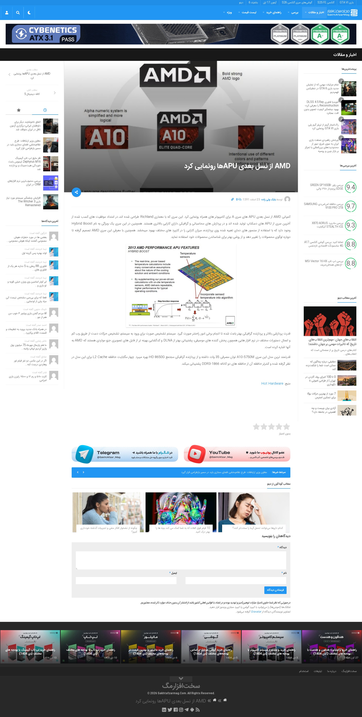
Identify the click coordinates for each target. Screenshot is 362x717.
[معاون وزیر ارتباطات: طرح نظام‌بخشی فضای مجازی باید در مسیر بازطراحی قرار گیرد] (50, 144)
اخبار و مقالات (316, 12)
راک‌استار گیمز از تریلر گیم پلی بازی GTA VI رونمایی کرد (323, 127)
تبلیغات (318, 671)
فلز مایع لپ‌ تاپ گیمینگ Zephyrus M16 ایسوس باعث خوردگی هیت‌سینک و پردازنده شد (24, 164)
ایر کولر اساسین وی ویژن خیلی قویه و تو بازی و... (27, 284)
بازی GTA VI (347, 2)
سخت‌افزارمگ (349, 671)
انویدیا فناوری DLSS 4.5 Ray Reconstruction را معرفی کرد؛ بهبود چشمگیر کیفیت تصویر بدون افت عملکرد (321, 108)
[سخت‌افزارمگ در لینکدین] (164, 709)
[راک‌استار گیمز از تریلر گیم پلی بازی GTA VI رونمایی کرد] (348, 126)
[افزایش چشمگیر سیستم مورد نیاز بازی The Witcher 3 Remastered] (50, 201)
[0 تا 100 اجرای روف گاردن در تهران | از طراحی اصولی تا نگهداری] (346, 380)
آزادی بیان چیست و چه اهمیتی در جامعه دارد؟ (323, 410)
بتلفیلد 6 (253, 2)
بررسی (294, 12)
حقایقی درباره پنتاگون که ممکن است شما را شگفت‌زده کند (321, 366)
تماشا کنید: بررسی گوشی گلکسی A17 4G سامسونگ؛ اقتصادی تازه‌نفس (323, 244)
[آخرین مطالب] (45, 111)
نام (284, 573)
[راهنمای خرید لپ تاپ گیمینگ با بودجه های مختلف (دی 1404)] (30, 647)
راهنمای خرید (273, 12)
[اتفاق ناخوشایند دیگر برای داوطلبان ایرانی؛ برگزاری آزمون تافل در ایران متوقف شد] (50, 126)
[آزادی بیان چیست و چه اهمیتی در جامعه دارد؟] (346, 410)
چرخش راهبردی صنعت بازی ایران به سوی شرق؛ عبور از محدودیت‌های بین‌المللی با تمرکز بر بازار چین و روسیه (322, 146)
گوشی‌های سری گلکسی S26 (297, 2)
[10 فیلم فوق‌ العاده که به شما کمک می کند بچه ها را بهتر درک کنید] (181, 512)
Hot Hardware (272, 383)
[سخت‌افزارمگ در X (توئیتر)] (170, 709)
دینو (241, 2)
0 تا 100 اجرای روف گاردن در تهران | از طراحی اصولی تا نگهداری (320, 381)
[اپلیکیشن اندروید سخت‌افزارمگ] (192, 709)
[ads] (181, 34)
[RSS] (198, 709)
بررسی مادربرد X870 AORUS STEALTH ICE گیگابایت (327, 225)
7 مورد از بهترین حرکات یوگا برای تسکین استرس (321, 396)
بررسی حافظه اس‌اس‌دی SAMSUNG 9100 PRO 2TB (323, 206)
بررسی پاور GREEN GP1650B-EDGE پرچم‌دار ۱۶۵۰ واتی (326, 187)
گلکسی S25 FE (326, 2)
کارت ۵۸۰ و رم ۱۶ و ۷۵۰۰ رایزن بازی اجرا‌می (28, 378)
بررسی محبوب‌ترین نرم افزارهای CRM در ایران (24, 183)
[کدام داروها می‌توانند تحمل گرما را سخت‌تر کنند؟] (253, 512)
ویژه (229, 12)
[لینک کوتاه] (232, 199)
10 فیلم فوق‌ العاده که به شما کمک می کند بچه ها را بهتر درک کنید (183, 530)
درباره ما (331, 671)
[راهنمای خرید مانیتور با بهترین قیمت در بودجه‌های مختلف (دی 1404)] (151, 647)
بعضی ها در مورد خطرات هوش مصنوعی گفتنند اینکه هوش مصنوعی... (27, 239)
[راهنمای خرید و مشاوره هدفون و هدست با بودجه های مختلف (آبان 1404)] (332, 647)
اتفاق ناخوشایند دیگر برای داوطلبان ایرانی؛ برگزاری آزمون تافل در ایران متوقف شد (25, 126)
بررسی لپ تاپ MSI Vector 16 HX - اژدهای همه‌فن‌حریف (324, 263)
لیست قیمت (249, 12)
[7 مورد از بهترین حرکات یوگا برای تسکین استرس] (346, 395)
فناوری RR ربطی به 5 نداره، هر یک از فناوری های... (27, 268)
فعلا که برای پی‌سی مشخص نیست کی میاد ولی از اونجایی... (26, 299)
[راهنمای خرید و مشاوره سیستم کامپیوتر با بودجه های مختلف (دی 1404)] (271, 647)
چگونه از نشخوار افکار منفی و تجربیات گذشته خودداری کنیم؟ (108, 530)
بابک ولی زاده (268, 199)
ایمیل (173, 573)
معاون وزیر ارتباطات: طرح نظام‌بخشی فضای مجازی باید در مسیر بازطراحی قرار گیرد (224, 472)
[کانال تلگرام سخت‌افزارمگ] (187, 709)
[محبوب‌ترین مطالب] (19, 111)
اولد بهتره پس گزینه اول (34, 253)
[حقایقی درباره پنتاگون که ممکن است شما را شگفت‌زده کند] (346, 365)
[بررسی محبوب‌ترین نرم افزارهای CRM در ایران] (50, 183)
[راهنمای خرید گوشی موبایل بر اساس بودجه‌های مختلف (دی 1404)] (211, 647)
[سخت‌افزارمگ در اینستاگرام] (181, 709)
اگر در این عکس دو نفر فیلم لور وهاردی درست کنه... (30, 363)
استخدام (303, 671)
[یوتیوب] (237, 454)
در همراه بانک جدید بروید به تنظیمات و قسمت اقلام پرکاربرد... (26, 331)
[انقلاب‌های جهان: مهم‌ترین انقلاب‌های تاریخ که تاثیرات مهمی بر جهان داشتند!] (330, 321)
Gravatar (256, 612)
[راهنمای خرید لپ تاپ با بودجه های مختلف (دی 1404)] (90, 647)
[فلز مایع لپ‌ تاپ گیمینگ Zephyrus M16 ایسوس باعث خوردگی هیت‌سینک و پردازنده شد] (50, 163)
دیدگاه (282, 547)
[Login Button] (6, 12)
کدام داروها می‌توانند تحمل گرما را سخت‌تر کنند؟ (258, 528)
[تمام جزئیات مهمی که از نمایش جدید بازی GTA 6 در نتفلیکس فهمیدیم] (348, 88)
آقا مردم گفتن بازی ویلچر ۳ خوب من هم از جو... (27, 315)
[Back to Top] (181, 679)
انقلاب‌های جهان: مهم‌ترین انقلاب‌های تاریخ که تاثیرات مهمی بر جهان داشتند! (332, 342)
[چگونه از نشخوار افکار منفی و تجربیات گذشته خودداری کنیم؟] (108, 512)
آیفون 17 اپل (269, 2)
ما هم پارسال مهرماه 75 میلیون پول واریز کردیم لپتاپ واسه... (29, 347)
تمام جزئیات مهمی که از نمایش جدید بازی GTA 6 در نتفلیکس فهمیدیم (322, 88)
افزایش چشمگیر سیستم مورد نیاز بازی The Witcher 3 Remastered (23, 202)
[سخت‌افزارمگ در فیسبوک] (176, 709)
